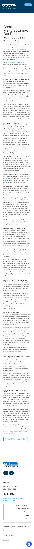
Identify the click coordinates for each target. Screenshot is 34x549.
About (27, 515)
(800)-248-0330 (9, 500)
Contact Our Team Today (15, 439)
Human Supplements (22, 505)
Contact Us (28, 4)
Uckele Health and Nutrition (13, 63)
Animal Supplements (22, 508)
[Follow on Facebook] (5, 473)
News (27, 518)
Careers (26, 512)
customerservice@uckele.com (13, 498)
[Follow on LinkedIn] (11, 473)
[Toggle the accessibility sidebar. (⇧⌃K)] (29, 544)
